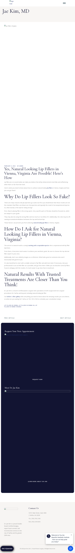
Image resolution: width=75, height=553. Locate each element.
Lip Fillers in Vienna (11, 305)
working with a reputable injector (38, 245)
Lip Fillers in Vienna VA (26, 305)
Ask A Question (7, 548)
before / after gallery (13, 296)
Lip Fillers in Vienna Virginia (20, 306)
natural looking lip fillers (40, 223)
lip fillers (49, 188)
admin (21, 166)
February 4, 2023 (10, 166)
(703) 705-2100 (35, 518)
